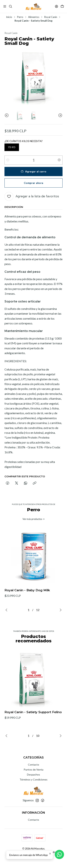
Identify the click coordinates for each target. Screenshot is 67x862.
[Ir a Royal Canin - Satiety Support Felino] (33, 678)
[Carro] (62, 6)
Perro (20, 17)
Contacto (33, 764)
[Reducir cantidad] (8, 160)
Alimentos (33, 17)
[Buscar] (10, 6)
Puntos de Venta (33, 769)
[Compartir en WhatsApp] (26, 483)
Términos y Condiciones (33, 779)
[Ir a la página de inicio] (33, 6)
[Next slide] (60, 115)
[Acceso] (56, 6)
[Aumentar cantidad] (59, 160)
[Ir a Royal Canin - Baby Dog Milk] (33, 556)
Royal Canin (50, 17)
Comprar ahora (33, 183)
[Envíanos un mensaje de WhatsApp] (59, 854)
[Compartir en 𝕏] (16, 483)
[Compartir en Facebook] (7, 483)
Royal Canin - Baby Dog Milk (27, 590)
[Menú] (4, 6)
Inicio (9, 17)
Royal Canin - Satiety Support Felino (33, 712)
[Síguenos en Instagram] (37, 800)
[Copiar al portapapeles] (34, 483)
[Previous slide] (7, 115)
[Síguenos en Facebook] (42, 800)
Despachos (33, 774)
